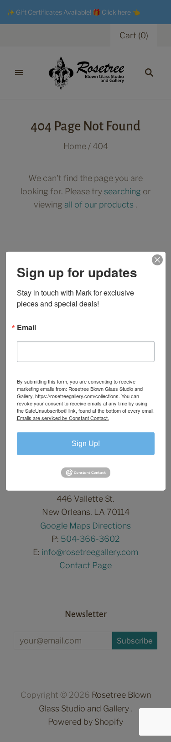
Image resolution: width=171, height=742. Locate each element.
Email (26, 327)
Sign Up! (86, 443)
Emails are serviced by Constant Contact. (63, 417)
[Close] (157, 259)
